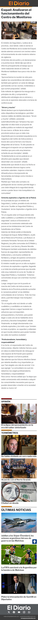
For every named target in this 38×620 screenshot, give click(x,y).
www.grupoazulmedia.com (28, 618)
